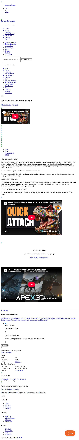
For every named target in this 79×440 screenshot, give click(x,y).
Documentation (9, 153)
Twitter (7, 403)
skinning (50, 318)
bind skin (62, 318)
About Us (8, 416)
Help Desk (8, 429)
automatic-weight (70, 318)
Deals (6, 49)
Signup (7, 12)
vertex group (24, 318)
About (6, 149)
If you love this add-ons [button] (12, 335)
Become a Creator (10, 5)
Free (6, 39)
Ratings (7, 155)
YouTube (7, 409)
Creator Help (9, 431)
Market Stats (8, 421)
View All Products (10, 42)
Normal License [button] (9, 325)
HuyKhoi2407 (6, 105)
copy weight (16, 318)
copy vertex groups (23, 320)
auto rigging (4, 318)
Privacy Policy (14, 389)
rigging (3, 320)
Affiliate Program (10, 418)
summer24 (38, 320)
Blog (6, 432)
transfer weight (12, 320)
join (6, 320)
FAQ (6, 151)
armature (32, 320)
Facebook (8, 405)
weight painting (33, 318)
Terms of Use (5, 389)
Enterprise (8, 420)
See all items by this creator (17, 379)
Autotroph (18, 437)
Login (6, 8)
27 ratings (18, 362)
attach (45, 318)
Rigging (15, 105)
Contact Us (8, 434)
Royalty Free (19, 370)
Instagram (8, 407)
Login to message (6, 352)
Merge (10, 318)
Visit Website (5, 379)
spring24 (44, 320)
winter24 (56, 318)
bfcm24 (41, 318)
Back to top (4, 310)
